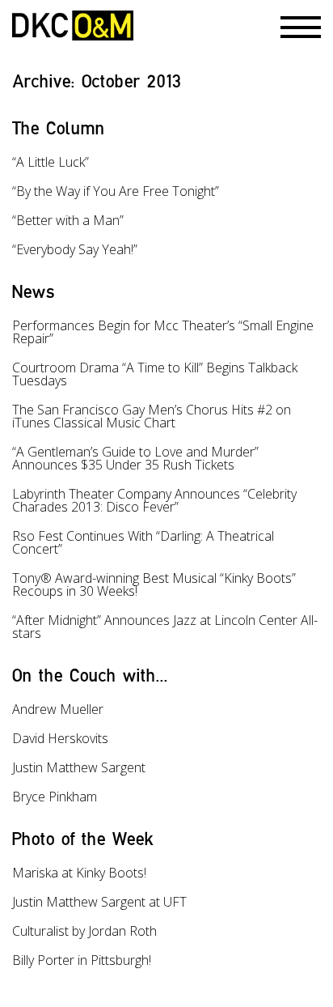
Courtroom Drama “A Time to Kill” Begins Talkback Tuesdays (154, 374)
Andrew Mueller (57, 709)
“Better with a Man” (68, 220)
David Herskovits (60, 738)
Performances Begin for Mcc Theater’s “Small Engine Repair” (163, 332)
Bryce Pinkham (54, 796)
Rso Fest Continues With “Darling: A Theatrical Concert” (143, 542)
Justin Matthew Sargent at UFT (99, 902)
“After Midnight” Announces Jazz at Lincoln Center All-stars (165, 626)
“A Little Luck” (50, 162)
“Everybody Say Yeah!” (74, 249)
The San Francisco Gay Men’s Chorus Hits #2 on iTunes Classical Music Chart (151, 416)
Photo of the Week (83, 838)
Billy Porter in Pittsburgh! (81, 960)
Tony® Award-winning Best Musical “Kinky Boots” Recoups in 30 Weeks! (154, 584)
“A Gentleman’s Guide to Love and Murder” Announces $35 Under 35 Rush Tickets (135, 458)
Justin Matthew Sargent (78, 767)
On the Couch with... (90, 675)
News (33, 291)
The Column (58, 127)
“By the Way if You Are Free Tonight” (115, 191)
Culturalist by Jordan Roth (84, 931)
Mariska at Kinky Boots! (79, 873)
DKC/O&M (72, 25)
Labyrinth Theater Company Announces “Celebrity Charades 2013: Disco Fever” (154, 500)
